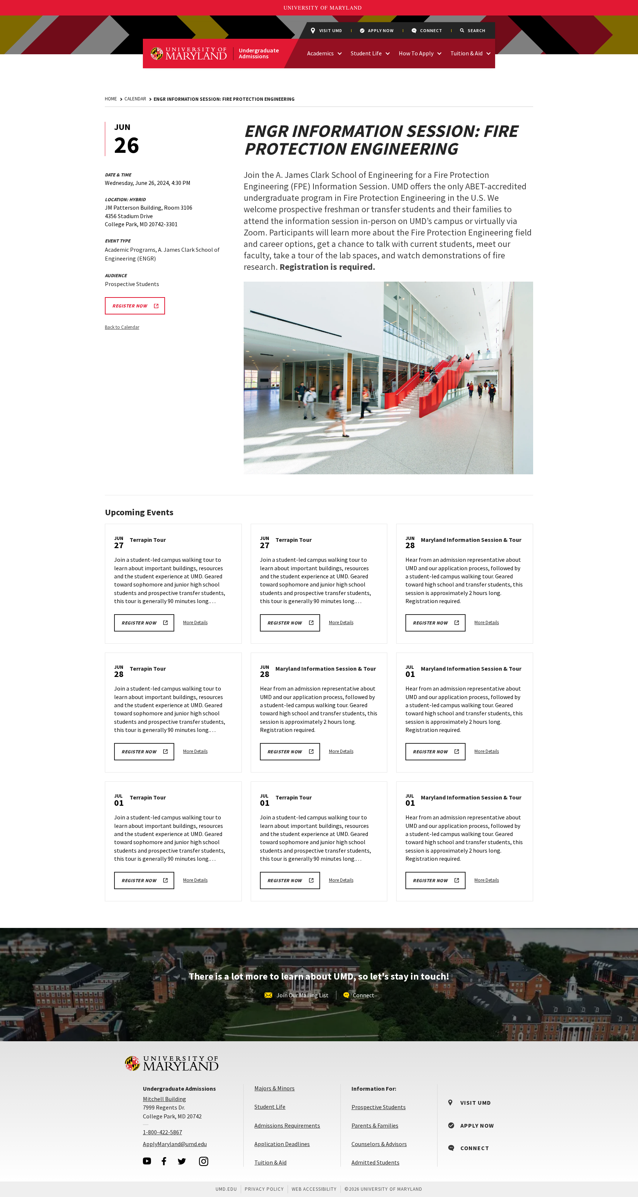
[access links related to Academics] (339, 52)
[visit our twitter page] (182, 1161)
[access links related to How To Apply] (439, 52)
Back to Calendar (122, 327)
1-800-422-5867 (162, 1132)
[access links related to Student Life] (387, 52)
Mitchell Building (164, 1099)
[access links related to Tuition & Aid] (488, 52)
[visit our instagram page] (203, 1161)
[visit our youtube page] (147, 1161)
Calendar (135, 99)
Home (111, 99)
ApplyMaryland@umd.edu (175, 1144)
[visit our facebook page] (164, 1161)
